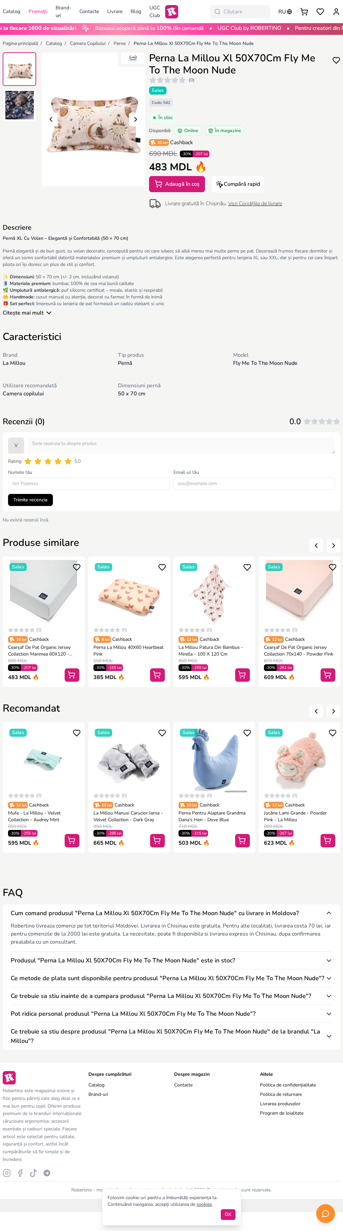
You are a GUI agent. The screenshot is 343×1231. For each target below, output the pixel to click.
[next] (135, 119)
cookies (204, 1204)
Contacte (89, 11)
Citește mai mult (23, 313)
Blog (136, 11)
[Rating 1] (27, 461)
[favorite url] (320, 12)
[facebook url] (20, 1173)
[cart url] (304, 12)
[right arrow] (333, 545)
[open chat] (325, 1213)
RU (282, 11)
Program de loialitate (281, 1113)
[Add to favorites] (336, 59)
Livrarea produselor (280, 1104)
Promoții (38, 11)
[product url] (43, 593)
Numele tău (20, 472)
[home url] (171, 11)
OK (228, 1214)
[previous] (51, 119)
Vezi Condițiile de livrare (255, 203)
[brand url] (133, 58)
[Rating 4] (58, 461)
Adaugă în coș (182, 184)
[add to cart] (72, 675)
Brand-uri (63, 11)
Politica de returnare (281, 1094)
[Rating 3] (48, 461)
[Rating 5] (68, 461)
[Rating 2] (38, 461)
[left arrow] (316, 545)
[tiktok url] (33, 1173)
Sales (158, 90)
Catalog (96, 1085)
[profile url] (336, 12)
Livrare (115, 11)
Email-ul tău (186, 472)
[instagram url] (7, 1173)
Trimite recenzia (30, 500)
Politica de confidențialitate (288, 1085)
